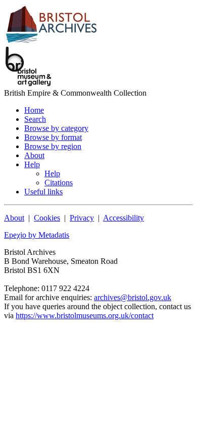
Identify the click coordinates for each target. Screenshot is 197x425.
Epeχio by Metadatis (36, 235)
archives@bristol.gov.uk (132, 297)
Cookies (47, 218)
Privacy (82, 218)
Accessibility (123, 218)
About (14, 218)
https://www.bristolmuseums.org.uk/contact (85, 315)
